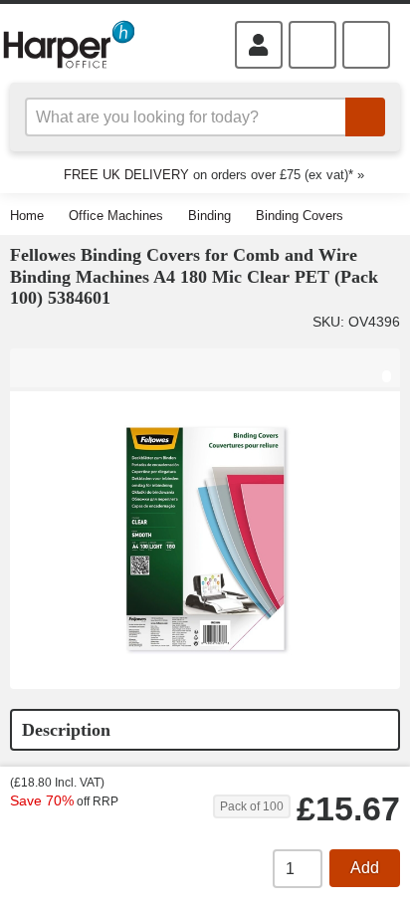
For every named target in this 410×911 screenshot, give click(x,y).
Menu (366, 45)
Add (364, 867)
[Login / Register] (259, 45)
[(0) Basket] (312, 45)
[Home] (77, 44)
